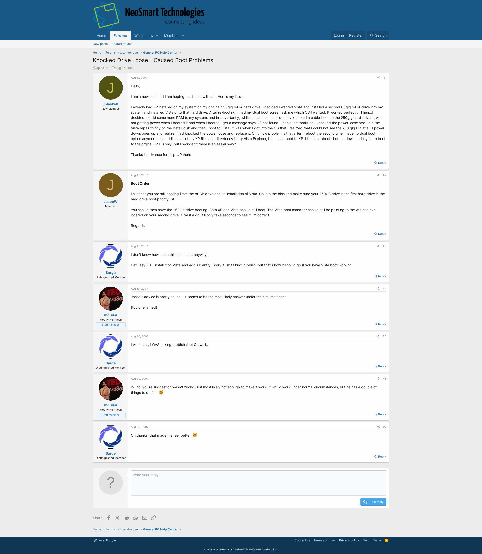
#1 (384, 77)
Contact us (302, 540)
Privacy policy (349, 540)
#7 (384, 427)
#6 (384, 378)
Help (366, 540)
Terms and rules (325, 540)
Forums (120, 35)
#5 (384, 336)
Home (101, 35)
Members (171, 35)
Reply (382, 163)
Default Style (106, 540)
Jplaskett (102, 68)
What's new (143, 35)
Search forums (122, 44)
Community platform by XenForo (241, 549)
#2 (384, 175)
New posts (100, 44)
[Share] (379, 78)
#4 (384, 288)
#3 (384, 246)
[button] (157, 35)
